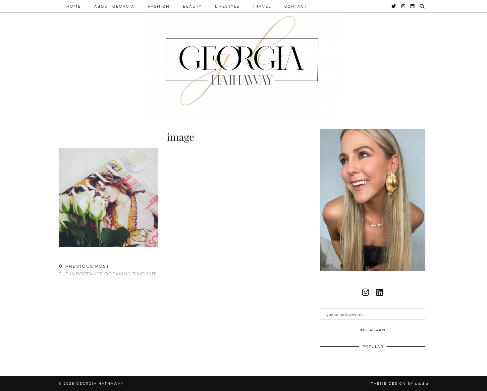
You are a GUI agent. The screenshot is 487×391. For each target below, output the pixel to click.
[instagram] (365, 292)
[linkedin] (379, 292)
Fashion (159, 6)
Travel (262, 6)
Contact (295, 6)
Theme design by (399, 383)
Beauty (192, 6)
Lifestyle (227, 6)
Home (73, 6)
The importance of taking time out (107, 269)
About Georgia (114, 6)
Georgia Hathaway (100, 383)
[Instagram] (403, 6)
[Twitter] (394, 6)
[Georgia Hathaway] (243, 59)
